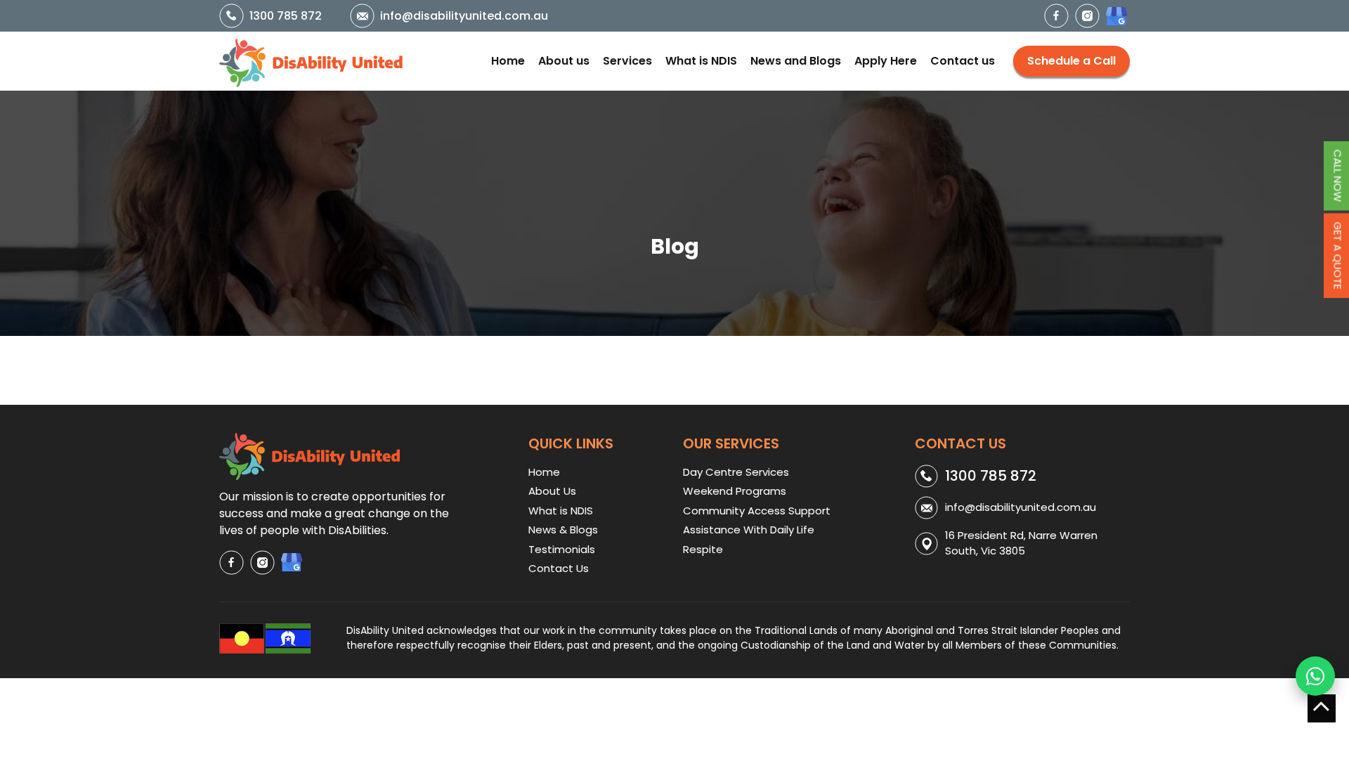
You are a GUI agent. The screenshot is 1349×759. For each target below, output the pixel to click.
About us (563, 61)
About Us (552, 491)
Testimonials (561, 549)
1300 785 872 (285, 16)
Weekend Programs (734, 491)
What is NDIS (701, 61)
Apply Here (885, 61)
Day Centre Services (736, 472)
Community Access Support (756, 510)
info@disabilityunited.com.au (464, 16)
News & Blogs (563, 529)
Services (627, 61)
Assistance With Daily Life (748, 529)
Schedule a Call (1071, 61)
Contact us (962, 61)
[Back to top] (1322, 708)
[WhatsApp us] (1315, 676)
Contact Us (558, 568)
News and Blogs (795, 61)
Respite (703, 549)
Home (508, 61)
